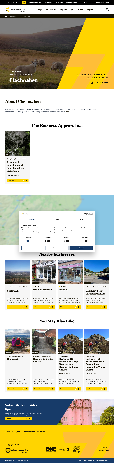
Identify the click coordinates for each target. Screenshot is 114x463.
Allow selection (57, 248)
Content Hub (48, 3)
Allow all (81, 248)
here (68, 112)
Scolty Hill (13, 291)
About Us (9, 431)
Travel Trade (59, 3)
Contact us (85, 2)
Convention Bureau (71, 3)
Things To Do (63, 9)
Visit (24, 3)
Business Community (35, 3)
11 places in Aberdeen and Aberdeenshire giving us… (15, 167)
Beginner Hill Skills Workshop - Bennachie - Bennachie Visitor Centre (69, 364)
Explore (40, 9)
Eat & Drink (79, 9)
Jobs (18, 431)
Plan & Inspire (51, 9)
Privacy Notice (23, 460)
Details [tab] (57, 219)
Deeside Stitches (42, 290)
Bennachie (13, 359)
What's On (89, 9)
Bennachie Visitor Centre (43, 360)
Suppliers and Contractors (34, 431)
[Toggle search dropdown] (107, 9)
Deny (32, 248)
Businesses (13, 16)
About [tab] (82, 219)
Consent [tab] (31, 219)
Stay (71, 9)
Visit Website (101, 82)
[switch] (47, 241)
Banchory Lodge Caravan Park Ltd (95, 292)
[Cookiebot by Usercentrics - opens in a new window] (85, 214)
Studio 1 (64, 290)
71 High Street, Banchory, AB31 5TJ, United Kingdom (92, 76)
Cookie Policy (9, 460)
